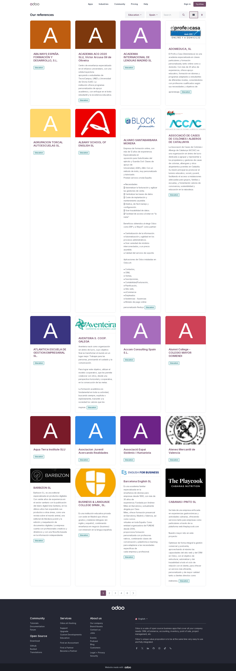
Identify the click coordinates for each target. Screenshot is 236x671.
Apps (90, 4)
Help (146, 4)
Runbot (33, 649)
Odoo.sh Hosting (68, 623)
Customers (95, 647)
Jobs (92, 633)
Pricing (134, 4)
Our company (96, 623)
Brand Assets (96, 626)
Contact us (95, 630)
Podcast (94, 641)
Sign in (187, 4)
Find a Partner (66, 647)
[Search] (183, 14)
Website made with (114, 667)
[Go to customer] (50, 35)
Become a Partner (68, 651)
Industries (103, 4)
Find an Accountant (69, 643)
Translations (36, 652)
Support (64, 628)
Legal (92, 652)
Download (35, 641)
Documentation (37, 626)
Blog (92, 644)
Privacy (101, 652)
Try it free (200, 4)
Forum (33, 630)
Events (93, 638)
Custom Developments (71, 634)
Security (94, 656)
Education (133, 14)
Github (33, 646)
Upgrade (64, 631)
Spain (152, 14)
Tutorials (34, 623)
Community (119, 4)
